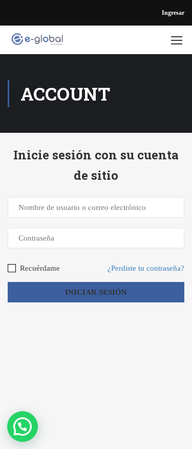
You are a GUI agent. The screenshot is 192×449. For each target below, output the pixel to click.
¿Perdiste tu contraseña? (146, 268)
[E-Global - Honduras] (37, 42)
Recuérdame (39, 268)
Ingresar (173, 12)
